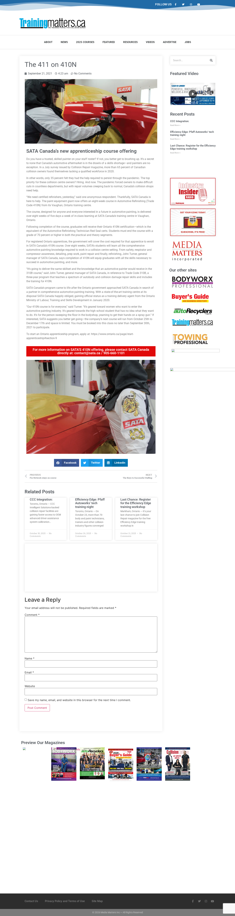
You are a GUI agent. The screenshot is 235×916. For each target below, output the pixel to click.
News (64, 42)
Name (29, 658)
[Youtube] (198, 4)
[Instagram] (191, 4)
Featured (109, 42)
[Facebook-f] (175, 4)
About (48, 42)
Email (29, 672)
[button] (66, 463)
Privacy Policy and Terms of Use (65, 901)
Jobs (188, 42)
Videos (150, 42)
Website (30, 686)
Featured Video (184, 73)
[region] (193, 94)
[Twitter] (183, 4)
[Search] (211, 60)
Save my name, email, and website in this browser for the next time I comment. (79, 700)
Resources (130, 42)
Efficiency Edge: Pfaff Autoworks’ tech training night (90, 503)
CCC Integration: (41, 499)
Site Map (97, 901)
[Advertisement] (91, 568)
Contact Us (31, 901)
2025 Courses (85, 42)
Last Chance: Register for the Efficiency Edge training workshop (135, 503)
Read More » (175, 125)
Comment (32, 614)
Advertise (169, 42)
